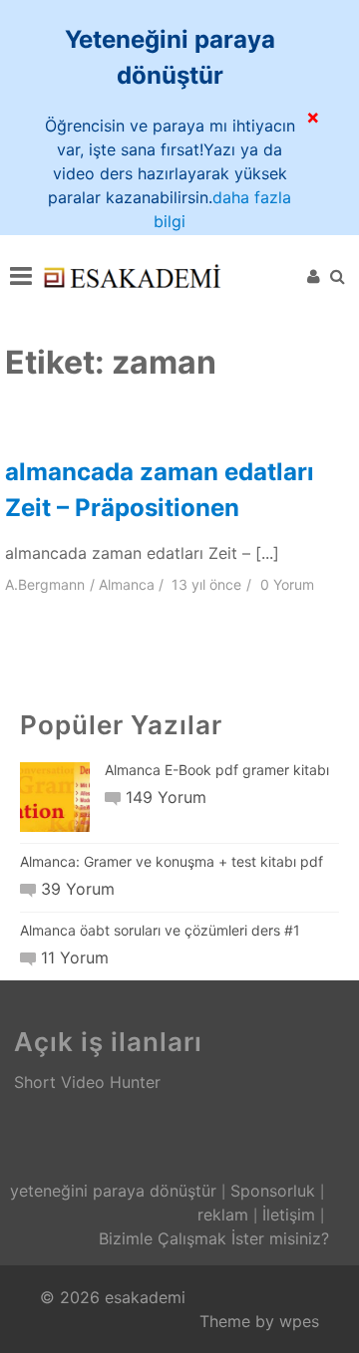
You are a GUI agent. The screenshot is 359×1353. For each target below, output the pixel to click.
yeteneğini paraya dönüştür (113, 1191)
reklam (222, 1214)
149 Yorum (165, 797)
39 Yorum (77, 889)
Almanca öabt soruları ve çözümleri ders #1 (160, 930)
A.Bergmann (45, 584)
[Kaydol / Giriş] (313, 276)
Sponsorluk (272, 1191)
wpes (299, 1321)
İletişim (288, 1214)
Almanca (127, 584)
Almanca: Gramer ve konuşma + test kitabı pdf (171, 861)
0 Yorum (287, 584)
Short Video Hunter (87, 1082)
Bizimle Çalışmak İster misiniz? (214, 1238)
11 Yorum (74, 957)
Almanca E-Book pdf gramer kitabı (217, 769)
